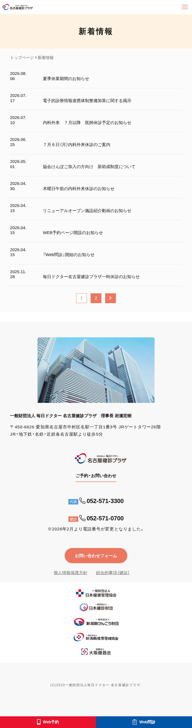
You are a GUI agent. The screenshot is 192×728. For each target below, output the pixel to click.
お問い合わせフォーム (96, 555)
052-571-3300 (105, 500)
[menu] (184, 7)
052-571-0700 (105, 518)
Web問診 (147, 722)
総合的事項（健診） (113, 572)
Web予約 (51, 722)
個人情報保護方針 (70, 572)
